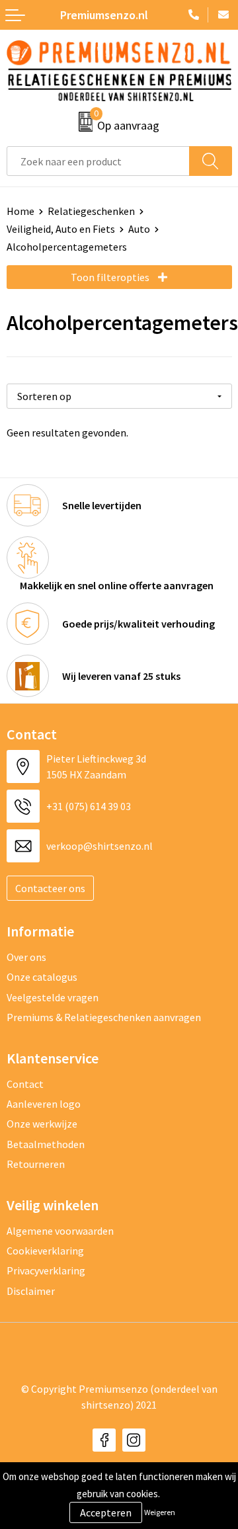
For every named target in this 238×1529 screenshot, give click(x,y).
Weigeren (159, 1512)
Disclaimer (31, 1291)
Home (20, 211)
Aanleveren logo (44, 1103)
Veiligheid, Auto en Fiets (61, 228)
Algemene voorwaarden (60, 1230)
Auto (139, 228)
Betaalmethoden (46, 1144)
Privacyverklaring (46, 1270)
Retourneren (36, 1164)
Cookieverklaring (45, 1250)
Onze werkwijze (42, 1123)
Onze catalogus (42, 976)
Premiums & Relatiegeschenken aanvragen (104, 1017)
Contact (25, 1084)
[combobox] (98, 161)
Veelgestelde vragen (53, 997)
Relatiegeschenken (91, 211)
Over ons (26, 957)
